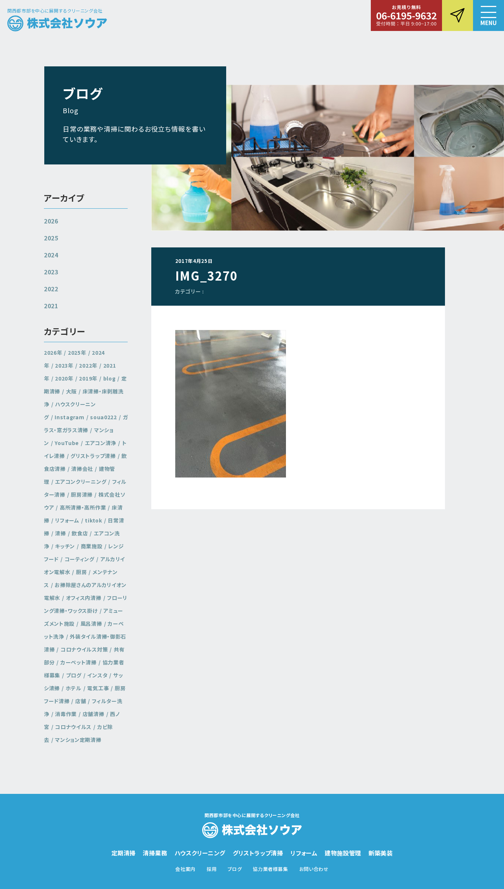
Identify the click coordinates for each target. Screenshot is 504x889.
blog (109, 378)
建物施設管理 (343, 852)
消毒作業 (66, 714)
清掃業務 (155, 852)
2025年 (77, 352)
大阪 (71, 391)
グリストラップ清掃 (92, 455)
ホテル (74, 688)
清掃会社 (82, 468)
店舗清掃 (93, 714)
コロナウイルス (73, 726)
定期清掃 (123, 852)
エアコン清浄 (100, 443)
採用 (212, 868)
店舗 (80, 701)
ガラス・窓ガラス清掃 (86, 423)
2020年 (64, 378)
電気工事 (98, 688)
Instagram (69, 417)
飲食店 (80, 533)
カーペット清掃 (79, 662)
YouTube (67, 443)
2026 (51, 220)
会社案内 (185, 868)
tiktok (93, 520)
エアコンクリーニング (80, 481)
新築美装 (381, 852)
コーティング (79, 559)
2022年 (88, 365)
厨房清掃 (82, 494)
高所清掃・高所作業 (83, 507)
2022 (51, 288)
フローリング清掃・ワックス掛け (85, 604)
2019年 (88, 378)
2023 (51, 271)
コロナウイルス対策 (84, 649)
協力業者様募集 (270, 868)
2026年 (53, 352)
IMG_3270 (206, 275)
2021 (51, 305)
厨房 (81, 572)
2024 (51, 254)
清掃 (60, 533)
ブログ (74, 675)
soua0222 (103, 417)
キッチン (65, 546)
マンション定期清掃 (78, 739)
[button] (488, 15)
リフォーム (67, 520)
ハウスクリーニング (200, 852)
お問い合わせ (314, 868)
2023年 (64, 365)
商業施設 (92, 546)
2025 (51, 237)
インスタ (97, 675)
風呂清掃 (91, 623)
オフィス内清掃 (83, 597)
